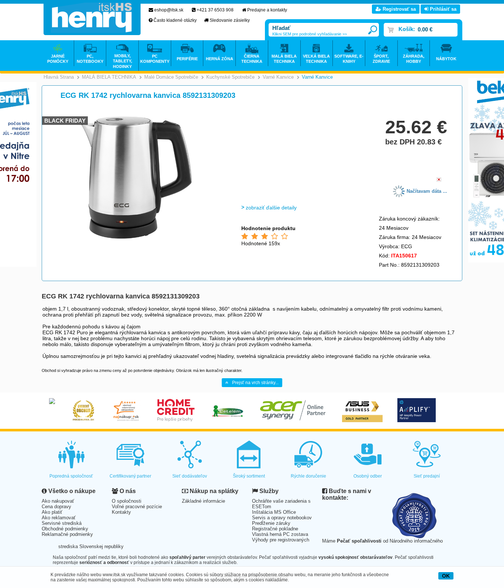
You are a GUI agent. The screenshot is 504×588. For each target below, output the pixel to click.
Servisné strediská (62, 523)
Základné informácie (203, 501)
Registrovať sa (398, 9)
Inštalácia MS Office (274, 512)
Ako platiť (52, 512)
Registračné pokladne (275, 528)
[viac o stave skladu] (438, 180)
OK (446, 576)
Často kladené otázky (175, 20)
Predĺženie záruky (271, 523)
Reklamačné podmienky (67, 534)
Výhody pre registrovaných (280, 540)
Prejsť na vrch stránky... (255, 382)
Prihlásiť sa (442, 9)
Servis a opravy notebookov (282, 517)
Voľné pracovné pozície (137, 506)
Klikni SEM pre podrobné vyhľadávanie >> (309, 34)
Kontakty (121, 512)
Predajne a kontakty (267, 10)
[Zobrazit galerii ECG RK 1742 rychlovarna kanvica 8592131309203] (136, 237)
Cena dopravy (56, 506)
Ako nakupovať (58, 501)
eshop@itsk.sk (168, 10)
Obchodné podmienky (65, 528)
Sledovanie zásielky (230, 20)
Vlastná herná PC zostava (280, 534)
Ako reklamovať (59, 517)
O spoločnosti (126, 501)
